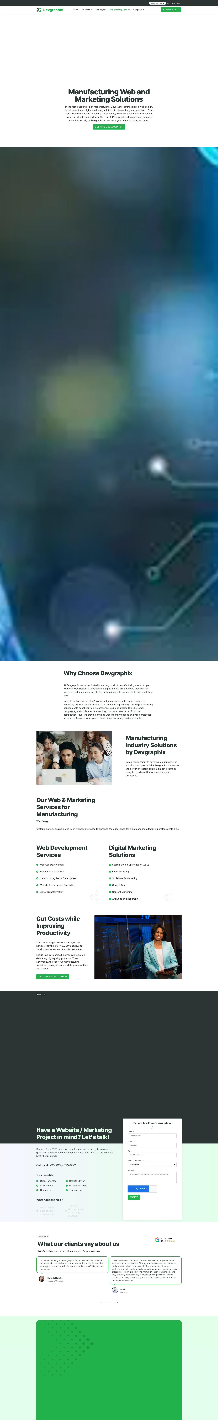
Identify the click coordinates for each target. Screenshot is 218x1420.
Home (75, 10)
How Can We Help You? (136, 1161)
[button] (165, 1239)
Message (131, 1170)
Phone (130, 1151)
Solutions (86, 10)
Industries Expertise (118, 10)
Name (130, 1132)
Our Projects (101, 10)
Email (130, 1141)
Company (137, 10)
